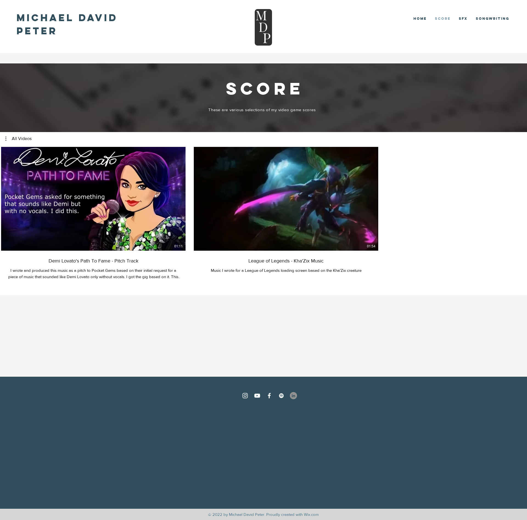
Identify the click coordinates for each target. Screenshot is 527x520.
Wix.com (311, 514)
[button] (18, 138)
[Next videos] (519, 198)
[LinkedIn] (293, 395)
